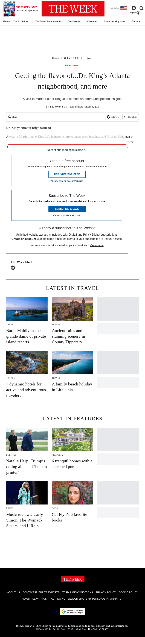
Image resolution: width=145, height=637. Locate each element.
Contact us (97, 245)
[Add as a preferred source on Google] (72, 611)
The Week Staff (58, 106)
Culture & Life (71, 58)
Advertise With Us (34, 598)
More (135, 21)
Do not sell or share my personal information (90, 598)
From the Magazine (114, 21)
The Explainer (20, 21)
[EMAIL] (14, 267)
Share (14, 117)
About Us (13, 592)
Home (55, 58)
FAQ (52, 598)
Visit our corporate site (117, 626)
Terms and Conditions (77, 592)
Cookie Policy (128, 592)
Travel (87, 58)
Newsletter (132, 117)
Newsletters (74, 21)
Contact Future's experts (41, 592)
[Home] (6, 21)
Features (72, 65)
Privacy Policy (106, 592)
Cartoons (92, 21)
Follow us (115, 117)
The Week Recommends (48, 21)
